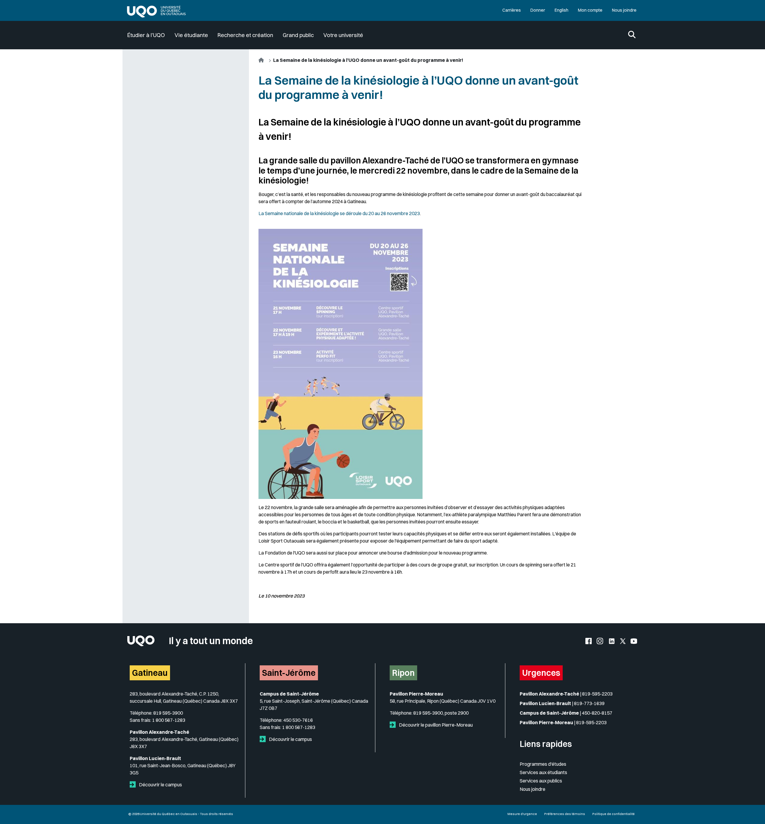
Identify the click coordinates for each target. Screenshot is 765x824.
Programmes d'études (543, 764)
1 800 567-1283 (168, 720)
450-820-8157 (597, 713)
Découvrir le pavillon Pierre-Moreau (435, 725)
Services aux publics (541, 781)
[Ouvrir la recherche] (631, 35)
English (561, 10)
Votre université (343, 35)
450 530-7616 (298, 720)
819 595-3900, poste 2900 (441, 713)
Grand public (298, 35)
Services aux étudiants (543, 772)
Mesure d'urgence (522, 814)
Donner (537, 10)
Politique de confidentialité (613, 814)
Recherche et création (245, 35)
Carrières (511, 10)
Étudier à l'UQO (146, 35)
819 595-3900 (168, 713)
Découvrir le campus (160, 785)
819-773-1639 (589, 703)
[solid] (134, 785)
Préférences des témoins (564, 814)
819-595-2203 (597, 694)
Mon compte (590, 10)
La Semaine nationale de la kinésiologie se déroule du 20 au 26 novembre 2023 (339, 213)
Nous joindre (624, 10)
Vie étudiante (191, 35)
